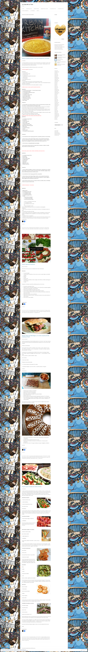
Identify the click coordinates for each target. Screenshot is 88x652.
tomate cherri (47, 639)
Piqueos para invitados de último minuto (31, 486)
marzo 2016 (56, 99)
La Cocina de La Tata (53, 8)
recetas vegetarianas (30, 312)
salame (43, 639)
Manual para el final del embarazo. (59, 44)
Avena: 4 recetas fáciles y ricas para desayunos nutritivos (35, 58)
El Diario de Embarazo (25, 10)
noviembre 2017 (57, 78)
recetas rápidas (41, 228)
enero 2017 (56, 88)
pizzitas (27, 639)
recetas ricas (25, 312)
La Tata (23, 8)
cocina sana (23, 311)
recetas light (44, 311)
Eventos (38, 10)
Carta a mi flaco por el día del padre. (60, 46)
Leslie (58, 61)
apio (47, 636)
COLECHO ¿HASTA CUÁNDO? (61, 55)
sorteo (36, 458)
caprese (46, 310)
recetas (28, 228)
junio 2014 (56, 119)
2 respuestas (24, 488)
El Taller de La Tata (60, 8)
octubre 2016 (56, 91)
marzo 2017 (56, 86)
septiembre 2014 (57, 115)
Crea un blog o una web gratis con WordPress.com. (28, 648)
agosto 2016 (56, 93)
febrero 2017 (56, 87)
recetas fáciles (32, 228)
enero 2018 (56, 76)
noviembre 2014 (57, 114)
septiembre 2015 (57, 104)
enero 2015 (56, 112)
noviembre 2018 (57, 71)
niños (26, 228)
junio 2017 (56, 82)
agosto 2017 (56, 81)
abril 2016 (56, 98)
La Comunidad (32, 10)
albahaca (45, 636)
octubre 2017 (56, 79)
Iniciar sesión (56, 131)
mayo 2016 (56, 97)
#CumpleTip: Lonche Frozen (58, 45)
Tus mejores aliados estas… (61, 64)
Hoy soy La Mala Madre (60, 60)
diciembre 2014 (57, 113)
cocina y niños (28, 311)
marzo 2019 (56, 70)
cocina (48, 227)
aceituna (43, 636)
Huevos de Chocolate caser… (61, 57)
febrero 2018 (56, 75)
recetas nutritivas (36, 228)
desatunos (23, 228)
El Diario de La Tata (29, 8)
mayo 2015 (56, 108)
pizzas (25, 639)
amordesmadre (59, 54)
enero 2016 (56, 101)
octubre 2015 (56, 103)
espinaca (34, 311)
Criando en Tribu (36, 8)
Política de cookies (25, 650)
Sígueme (56, 14)
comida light (31, 311)
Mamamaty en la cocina (44, 8)
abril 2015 (56, 109)
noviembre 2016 (57, 90)
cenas (46, 227)
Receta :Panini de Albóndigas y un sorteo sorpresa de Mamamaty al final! (35, 336)
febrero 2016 (56, 100)
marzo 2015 (56, 110)
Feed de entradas (57, 132)
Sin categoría (37, 227)
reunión (41, 639)
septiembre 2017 (57, 80)
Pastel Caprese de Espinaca (28, 264)
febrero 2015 (56, 111)
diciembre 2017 (57, 77)
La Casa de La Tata (27, 4)
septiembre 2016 (57, 92)
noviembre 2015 (57, 102)
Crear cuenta (56, 130)
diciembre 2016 (57, 89)
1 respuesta (23, 60)
